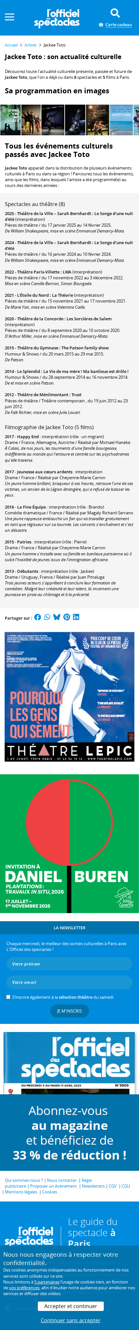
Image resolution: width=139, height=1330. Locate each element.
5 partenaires (46, 1282)
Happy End (28, 436)
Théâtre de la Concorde (40, 319)
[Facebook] (37, 618)
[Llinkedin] (76, 618)
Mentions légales (21, 1192)
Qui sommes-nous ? (24, 1180)
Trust (76, 394)
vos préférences (24, 1288)
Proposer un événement (53, 1186)
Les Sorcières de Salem (89, 319)
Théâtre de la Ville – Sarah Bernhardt (54, 213)
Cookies (49, 1192)
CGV (113, 1186)
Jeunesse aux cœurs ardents (44, 472)
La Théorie (62, 295)
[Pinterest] (66, 618)
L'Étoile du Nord (33, 295)
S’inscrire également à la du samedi (62, 997)
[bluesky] (56, 618)
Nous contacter (62, 1180)
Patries (24, 542)
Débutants (27, 571)
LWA (67, 272)
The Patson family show (85, 348)
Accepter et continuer (70, 1306)
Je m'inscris (69, 1011)
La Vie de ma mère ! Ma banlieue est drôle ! (86, 371)
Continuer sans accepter (71, 1320)
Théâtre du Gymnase (37, 348)
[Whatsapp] (47, 618)
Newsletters (93, 1186)
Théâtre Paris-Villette (38, 272)
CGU (126, 1186)
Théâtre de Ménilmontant (42, 394)
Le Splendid (28, 371)
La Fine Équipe (31, 507)
